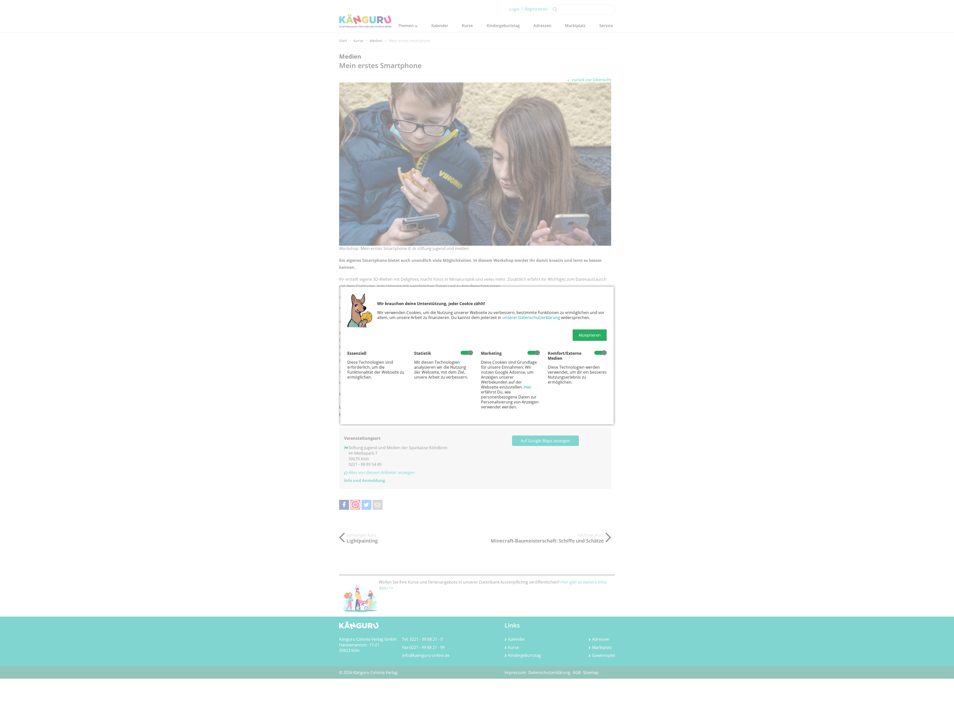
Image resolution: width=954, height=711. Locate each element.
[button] (590, 335)
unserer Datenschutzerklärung (531, 317)
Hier (528, 387)
